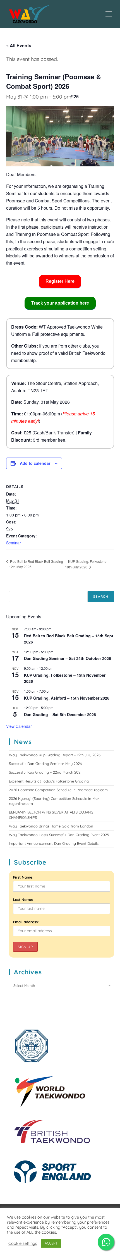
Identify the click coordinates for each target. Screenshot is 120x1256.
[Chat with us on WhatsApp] (106, 1242)
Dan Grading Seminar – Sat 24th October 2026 (67, 658)
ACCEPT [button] (51, 1243)
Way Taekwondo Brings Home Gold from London (51, 826)
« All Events (18, 45)
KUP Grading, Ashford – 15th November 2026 (66, 698)
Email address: (26, 922)
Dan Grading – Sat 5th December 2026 (60, 714)
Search (100, 596)
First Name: (23, 877)
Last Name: (23, 899)
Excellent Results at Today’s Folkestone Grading (49, 781)
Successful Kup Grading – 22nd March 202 (44, 772)
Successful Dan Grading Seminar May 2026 (45, 763)
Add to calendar (35, 463)
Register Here (60, 281)
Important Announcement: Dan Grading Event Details (54, 843)
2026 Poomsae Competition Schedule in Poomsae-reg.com (58, 790)
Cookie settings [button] (22, 1243)
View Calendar (19, 726)
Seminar (13, 543)
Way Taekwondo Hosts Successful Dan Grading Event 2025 (59, 834)
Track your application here (60, 303)
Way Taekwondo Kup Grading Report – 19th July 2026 (54, 755)
